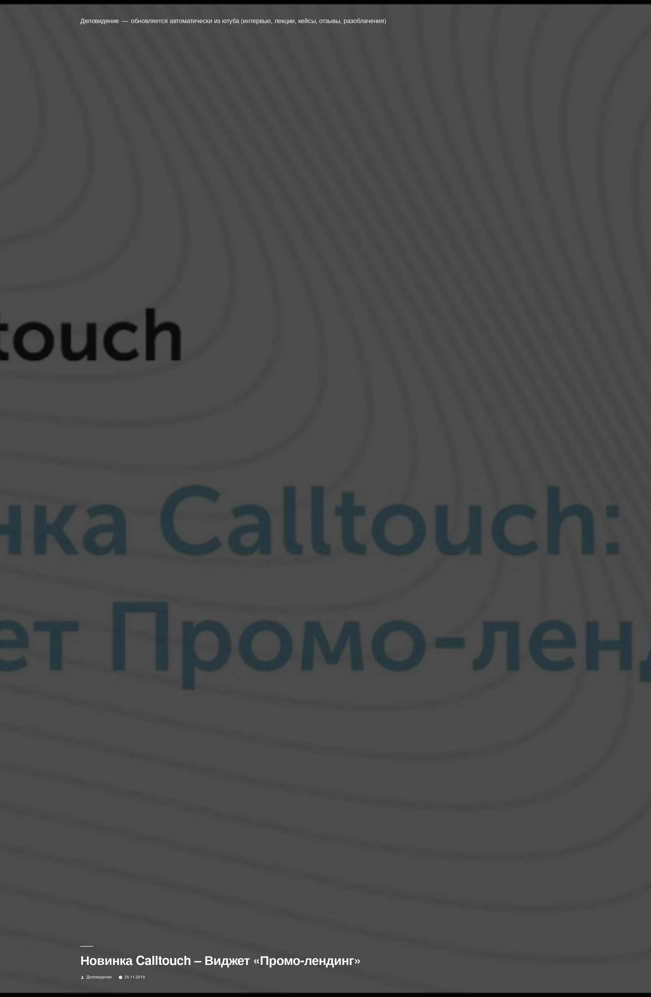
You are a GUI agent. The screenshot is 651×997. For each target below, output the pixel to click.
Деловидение (99, 20)
